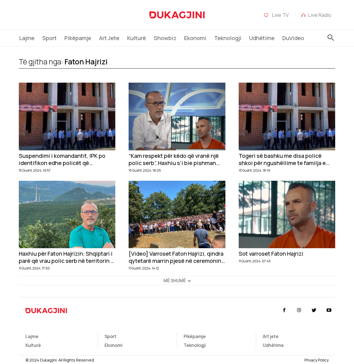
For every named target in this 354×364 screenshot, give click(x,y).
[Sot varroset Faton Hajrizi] (287, 214)
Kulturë (33, 345)
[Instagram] (299, 310)
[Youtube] (329, 310)
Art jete (270, 336)
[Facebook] (284, 310)
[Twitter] (314, 310)
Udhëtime (273, 345)
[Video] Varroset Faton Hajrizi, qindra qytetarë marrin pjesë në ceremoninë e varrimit (177, 257)
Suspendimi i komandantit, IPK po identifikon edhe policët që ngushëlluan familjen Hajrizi (62, 159)
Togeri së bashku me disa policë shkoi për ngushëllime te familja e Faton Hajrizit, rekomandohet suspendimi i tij (282, 159)
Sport (110, 336)
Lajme (31, 336)
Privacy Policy (316, 360)
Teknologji (195, 345)
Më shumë (174, 280)
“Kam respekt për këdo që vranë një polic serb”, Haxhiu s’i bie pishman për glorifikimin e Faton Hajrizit (174, 159)
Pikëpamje (195, 336)
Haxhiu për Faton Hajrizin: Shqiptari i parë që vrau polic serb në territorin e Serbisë (66, 257)
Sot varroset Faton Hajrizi (271, 253)
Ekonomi (114, 345)
